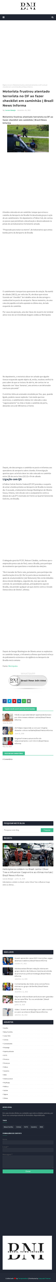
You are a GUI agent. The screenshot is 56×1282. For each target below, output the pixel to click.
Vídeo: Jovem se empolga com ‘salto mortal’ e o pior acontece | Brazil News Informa (33, 1010)
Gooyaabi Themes (44, 1278)
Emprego (6, 1047)
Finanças (7, 1063)
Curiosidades (8, 1044)
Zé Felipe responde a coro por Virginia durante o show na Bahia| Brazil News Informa (34, 729)
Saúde (6, 1090)
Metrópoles (13, 666)
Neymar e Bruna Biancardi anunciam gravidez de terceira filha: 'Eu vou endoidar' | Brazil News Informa (34, 999)
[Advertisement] (28, 52)
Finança (6, 1059)
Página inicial (7, 85)
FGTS (5, 1055)
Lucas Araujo (10, 110)
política (6, 1086)
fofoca (6, 1067)
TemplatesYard (23, 1278)
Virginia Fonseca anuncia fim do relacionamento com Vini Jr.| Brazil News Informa (32, 741)
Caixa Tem (7, 1036)
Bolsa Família (8, 1032)
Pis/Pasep (7, 1083)
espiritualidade (9, 1051)
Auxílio (6, 1028)
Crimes (6, 1040)
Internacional (8, 1079)
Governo (6, 1071)
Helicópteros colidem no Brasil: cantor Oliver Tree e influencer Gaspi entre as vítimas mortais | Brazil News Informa (28, 872)
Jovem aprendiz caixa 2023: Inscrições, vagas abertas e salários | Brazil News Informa (33, 959)
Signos (6, 1094)
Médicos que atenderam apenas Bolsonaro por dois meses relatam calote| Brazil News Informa (33, 717)
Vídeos (6, 1098)
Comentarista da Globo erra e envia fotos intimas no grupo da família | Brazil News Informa (32, 986)
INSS (5, 1075)
